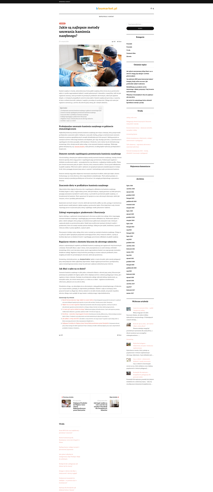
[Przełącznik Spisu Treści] (99, 108)
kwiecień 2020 (130, 274)
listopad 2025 (130, 198)
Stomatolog (129, 339)
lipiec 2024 (129, 223)
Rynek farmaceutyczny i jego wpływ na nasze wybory (78, 300)
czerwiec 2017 (130, 284)
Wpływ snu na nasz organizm (71, 304)
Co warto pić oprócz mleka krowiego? (73, 309)
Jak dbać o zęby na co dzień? (68, 121)
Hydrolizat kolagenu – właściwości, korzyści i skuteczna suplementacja (143, 346)
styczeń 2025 (130, 214)
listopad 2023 (130, 227)
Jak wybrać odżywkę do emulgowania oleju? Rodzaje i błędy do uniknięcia (69, 457)
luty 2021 (129, 255)
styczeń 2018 (130, 280)
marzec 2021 (130, 252)
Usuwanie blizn (131, 53)
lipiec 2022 (129, 236)
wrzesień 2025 (130, 204)
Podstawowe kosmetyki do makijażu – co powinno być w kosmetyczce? (68, 480)
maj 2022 (129, 239)
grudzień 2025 (130, 195)
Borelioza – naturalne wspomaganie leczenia (75, 314)
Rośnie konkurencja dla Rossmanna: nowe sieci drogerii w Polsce (69, 440)
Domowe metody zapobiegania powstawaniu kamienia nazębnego (78, 112)
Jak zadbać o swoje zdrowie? (70, 318)
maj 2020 (129, 271)
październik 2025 (131, 201)
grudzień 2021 (130, 242)
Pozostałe (129, 44)
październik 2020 (131, 268)
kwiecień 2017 (130, 290)
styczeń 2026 (130, 192)
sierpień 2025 (130, 208)
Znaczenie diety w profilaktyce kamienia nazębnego (74, 114)
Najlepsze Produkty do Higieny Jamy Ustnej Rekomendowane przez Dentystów (85, 323)
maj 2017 (129, 287)
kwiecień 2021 (130, 249)
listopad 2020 (130, 265)
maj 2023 (129, 230)
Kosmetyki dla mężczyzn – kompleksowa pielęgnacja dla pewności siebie (142, 375)
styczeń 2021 (130, 258)
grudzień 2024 (130, 217)
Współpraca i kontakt (64, 1)
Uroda (128, 50)
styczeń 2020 (130, 277)
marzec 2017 (130, 293)
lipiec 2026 (129, 185)
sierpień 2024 (130, 220)
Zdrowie (62, 23)
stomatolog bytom (131, 134)
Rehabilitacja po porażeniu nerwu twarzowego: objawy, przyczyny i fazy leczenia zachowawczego (140, 89)
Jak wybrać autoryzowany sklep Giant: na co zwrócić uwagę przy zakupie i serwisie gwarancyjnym (139, 73)
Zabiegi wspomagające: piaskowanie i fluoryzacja (74, 116)
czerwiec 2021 (130, 246)
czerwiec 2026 (130, 189)
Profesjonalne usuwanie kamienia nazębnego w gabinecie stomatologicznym (81, 110)
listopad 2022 (130, 233)
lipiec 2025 (129, 211)
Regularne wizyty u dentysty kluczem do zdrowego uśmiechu (77, 118)
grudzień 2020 (130, 261)
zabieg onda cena (131, 117)
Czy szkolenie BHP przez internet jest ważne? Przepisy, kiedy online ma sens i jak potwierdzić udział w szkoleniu (139, 81)
